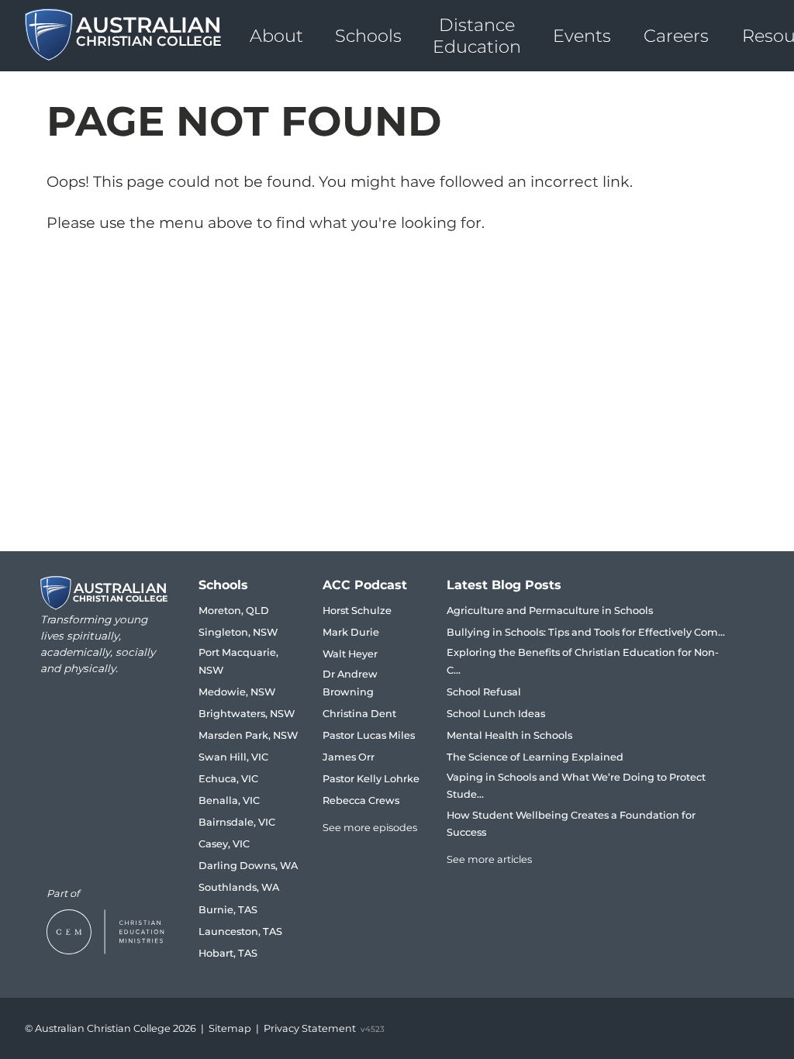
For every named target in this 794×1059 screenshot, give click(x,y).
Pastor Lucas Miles (369, 735)
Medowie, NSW (236, 692)
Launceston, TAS (240, 931)
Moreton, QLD (233, 610)
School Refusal (484, 692)
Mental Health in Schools (509, 735)
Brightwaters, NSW (246, 713)
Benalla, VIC (229, 800)
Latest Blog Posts (504, 585)
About (276, 36)
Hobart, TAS (227, 953)
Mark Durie (351, 632)
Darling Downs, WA (248, 865)
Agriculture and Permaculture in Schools (550, 610)
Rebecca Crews (361, 800)
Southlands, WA (238, 887)
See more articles (489, 859)
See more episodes (370, 827)
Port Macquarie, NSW (238, 661)
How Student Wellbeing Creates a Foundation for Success (571, 823)
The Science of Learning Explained (535, 757)
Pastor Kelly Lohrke (371, 779)
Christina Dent (359, 713)
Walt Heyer (350, 654)
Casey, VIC (224, 844)
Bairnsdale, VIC (236, 822)
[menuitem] (276, 35)
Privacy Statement (310, 1028)
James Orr (349, 757)
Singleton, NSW (238, 632)
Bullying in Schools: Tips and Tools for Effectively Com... (586, 632)
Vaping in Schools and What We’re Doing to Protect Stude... (576, 785)
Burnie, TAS (227, 910)
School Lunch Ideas (496, 713)
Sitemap (230, 1028)
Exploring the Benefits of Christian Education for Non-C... (583, 661)
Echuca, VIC (228, 779)
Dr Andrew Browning (350, 682)
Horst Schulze (357, 610)
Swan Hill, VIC (233, 757)
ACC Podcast (365, 585)
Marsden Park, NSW (248, 735)
